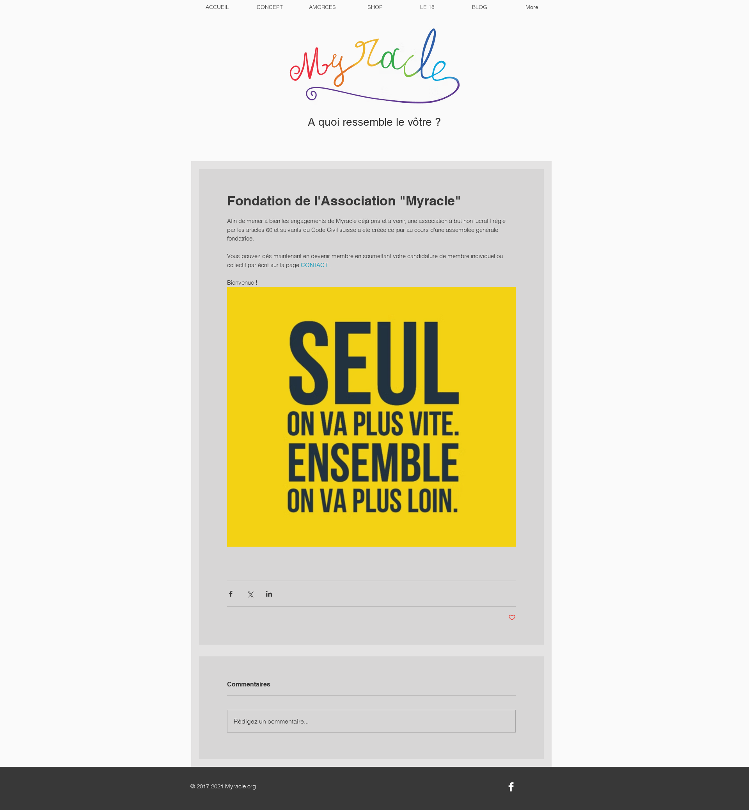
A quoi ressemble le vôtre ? (374, 122)
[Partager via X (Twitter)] (250, 593)
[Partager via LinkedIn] (269, 593)
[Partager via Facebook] (230, 593)
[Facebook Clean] (511, 786)
